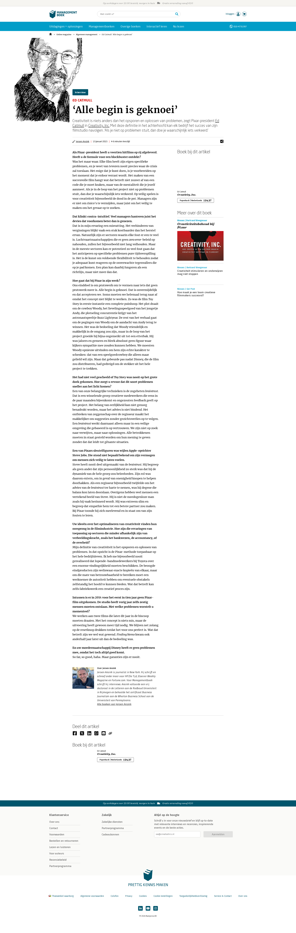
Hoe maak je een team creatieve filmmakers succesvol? (196, 294)
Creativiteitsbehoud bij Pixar (195, 225)
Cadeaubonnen (110, 834)
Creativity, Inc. (98, 125)
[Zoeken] (177, 14)
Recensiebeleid (58, 859)
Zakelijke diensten (112, 821)
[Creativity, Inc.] (188, 171)
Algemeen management (86, 34)
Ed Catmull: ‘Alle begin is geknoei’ (117, 34)
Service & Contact (223, 896)
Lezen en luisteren (60, 847)
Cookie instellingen (163, 896)
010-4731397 (240, 26)
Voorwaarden (56, 834)
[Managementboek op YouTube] (148, 908)
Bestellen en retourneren (63, 840)
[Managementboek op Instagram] (155, 908)
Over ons (54, 821)
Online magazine (63, 34)
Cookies (143, 896)
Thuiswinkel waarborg (62, 896)
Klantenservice (59, 815)
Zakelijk (107, 815)
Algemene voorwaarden (92, 896)
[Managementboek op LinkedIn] (140, 908)
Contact (53, 828)
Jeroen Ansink (82, 141)
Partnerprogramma (60, 866)
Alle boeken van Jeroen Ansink (114, 704)
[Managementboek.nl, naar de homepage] (63, 17)
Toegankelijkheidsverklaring (193, 896)
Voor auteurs (56, 853)
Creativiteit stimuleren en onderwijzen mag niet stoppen (200, 272)
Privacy (128, 896)
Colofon (114, 896)
